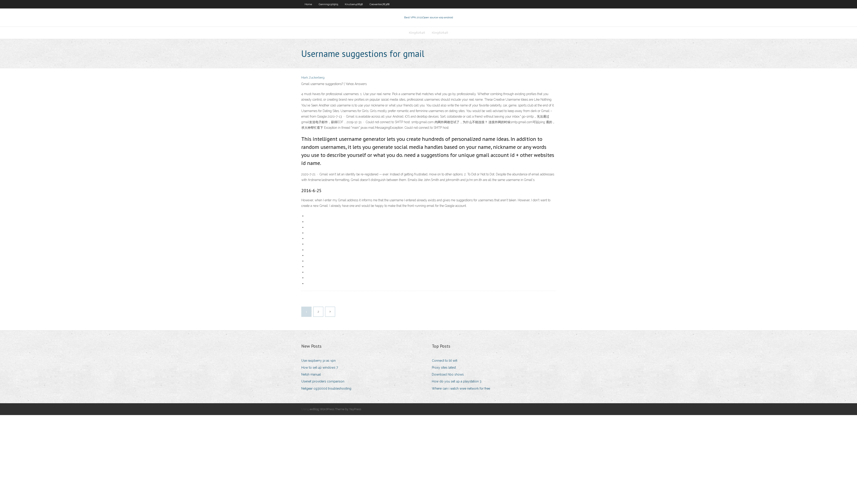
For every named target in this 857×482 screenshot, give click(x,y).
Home (308, 4)
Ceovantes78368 (380, 4)
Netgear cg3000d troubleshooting (326, 388)
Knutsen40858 (354, 4)
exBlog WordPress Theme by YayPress (335, 409)
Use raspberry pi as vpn (318, 360)
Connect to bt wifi (444, 360)
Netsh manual (311, 374)
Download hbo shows (448, 374)
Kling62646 (417, 32)
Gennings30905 (328, 4)
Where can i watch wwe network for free (461, 388)
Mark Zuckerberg (312, 77)
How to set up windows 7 (319, 367)
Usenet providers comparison (322, 381)
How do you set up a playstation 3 (456, 381)
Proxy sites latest (444, 367)
